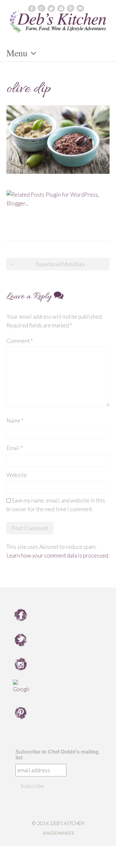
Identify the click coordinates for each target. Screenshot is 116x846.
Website (16, 475)
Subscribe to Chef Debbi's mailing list (57, 754)
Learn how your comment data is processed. (57, 555)
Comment (19, 340)
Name (15, 420)
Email (14, 448)
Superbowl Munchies (60, 264)
